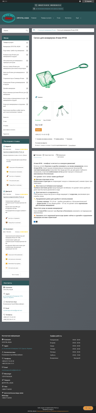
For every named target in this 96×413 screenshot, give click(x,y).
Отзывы (5, 125)
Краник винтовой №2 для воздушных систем (13, 207)
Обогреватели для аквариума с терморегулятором (13, 61)
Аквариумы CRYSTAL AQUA (11, 46)
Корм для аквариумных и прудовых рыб (14, 105)
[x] (36, 222)
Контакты (68, 18)
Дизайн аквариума (9, 88)
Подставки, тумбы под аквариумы (13, 50)
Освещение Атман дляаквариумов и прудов (14, 83)
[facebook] (34, 222)
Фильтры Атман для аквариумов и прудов (14, 73)
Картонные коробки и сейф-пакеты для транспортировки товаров (14, 111)
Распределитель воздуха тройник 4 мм (16, 211)
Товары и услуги (46, 18)
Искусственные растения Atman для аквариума (14, 93)
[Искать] (27, 30)
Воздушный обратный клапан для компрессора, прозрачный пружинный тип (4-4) (15, 247)
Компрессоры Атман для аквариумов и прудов (11, 55)
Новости (5, 117)
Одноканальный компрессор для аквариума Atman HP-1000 (15, 236)
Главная (33, 18)
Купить (38, 130)
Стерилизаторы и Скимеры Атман (13, 78)
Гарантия (6, 134)
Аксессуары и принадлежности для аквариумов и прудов (14, 99)
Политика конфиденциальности (59, 411)
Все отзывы (15, 274)
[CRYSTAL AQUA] (8, 18)
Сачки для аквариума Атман (47, 30)
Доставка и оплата (9, 130)
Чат (89, 408)
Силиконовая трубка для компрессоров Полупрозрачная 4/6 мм (16, 202)
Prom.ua (56, 407)
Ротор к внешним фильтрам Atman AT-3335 (16, 160)
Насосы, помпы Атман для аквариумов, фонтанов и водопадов (14, 67)
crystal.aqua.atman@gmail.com (12, 310)
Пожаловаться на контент (44, 411)
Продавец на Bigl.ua (48, 409)
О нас (58, 18)
